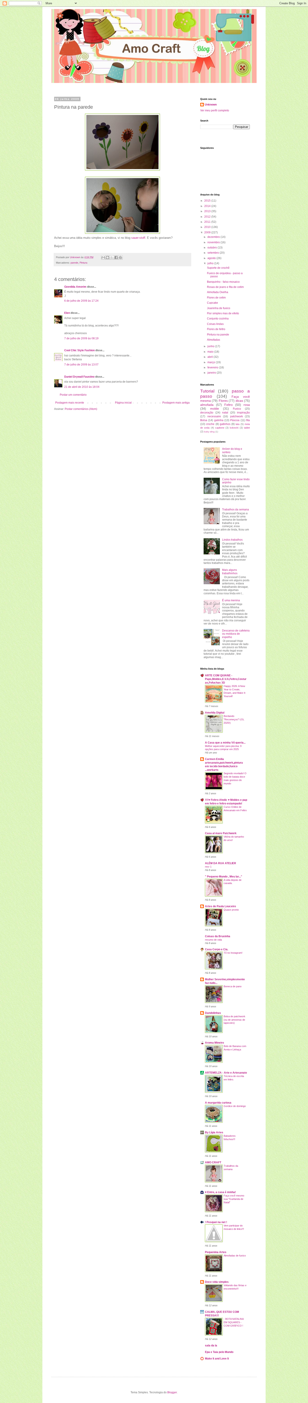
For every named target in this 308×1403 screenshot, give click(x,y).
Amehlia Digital (214, 712)
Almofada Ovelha (217, 292)
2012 (207, 216)
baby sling (209, 431)
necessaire (214, 416)
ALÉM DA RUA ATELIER (220, 863)
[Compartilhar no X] (112, 257)
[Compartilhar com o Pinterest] (120, 257)
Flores (223, 400)
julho (210, 263)
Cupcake (212, 302)
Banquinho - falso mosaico (223, 281)
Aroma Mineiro (214, 1042)
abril (210, 356)
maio (210, 351)
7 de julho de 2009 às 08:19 (81, 338)
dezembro (214, 237)
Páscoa (234, 420)
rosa (247, 404)
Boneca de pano (232, 986)
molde (214, 408)
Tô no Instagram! (233, 952)
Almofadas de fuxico (235, 1255)
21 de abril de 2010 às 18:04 (81, 386)
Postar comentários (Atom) (81, 409)
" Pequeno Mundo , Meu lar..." (223, 876)
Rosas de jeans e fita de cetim (225, 287)
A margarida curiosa (218, 1102)
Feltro (228, 404)
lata (237, 424)
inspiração (243, 412)
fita (248, 420)
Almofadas (213, 339)
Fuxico (237, 408)
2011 (207, 221)
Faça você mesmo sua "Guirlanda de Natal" (234, 1199)
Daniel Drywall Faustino (79, 376)
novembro (214, 242)
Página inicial (123, 402)
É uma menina (231, 600)
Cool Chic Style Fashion (79, 350)
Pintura (83, 262)
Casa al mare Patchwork (221, 833)
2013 (207, 211)
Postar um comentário (73, 394)
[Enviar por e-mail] (103, 257)
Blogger (172, 1392)
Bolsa (203, 420)
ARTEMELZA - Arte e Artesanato (226, 1072)
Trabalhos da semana (235, 509)
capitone (219, 427)
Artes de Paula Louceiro (220, 906)
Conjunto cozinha (218, 318)
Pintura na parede (218, 334)
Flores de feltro (216, 329)
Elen (67, 313)
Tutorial (207, 391)
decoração (206, 412)
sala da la (211, 1345)
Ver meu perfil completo (214, 110)
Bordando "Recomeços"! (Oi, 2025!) (234, 719)
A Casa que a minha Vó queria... (225, 742)
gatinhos (225, 424)
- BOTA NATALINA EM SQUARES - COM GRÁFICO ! (234, 1322)
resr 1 (208, 866)
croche (210, 424)
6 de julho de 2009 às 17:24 (81, 300)
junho (211, 346)
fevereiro (213, 367)
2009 (207, 232)
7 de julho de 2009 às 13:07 (81, 364)
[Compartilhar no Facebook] (116, 257)
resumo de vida (213, 939)
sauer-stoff (138, 237)
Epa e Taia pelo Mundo (219, 1352)
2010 (207, 227)
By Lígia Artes (214, 1132)
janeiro (212, 372)
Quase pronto (231, 909)
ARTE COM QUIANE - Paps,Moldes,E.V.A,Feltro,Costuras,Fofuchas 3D (225, 679)
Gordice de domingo (235, 1106)
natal (225, 412)
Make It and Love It (217, 1358)
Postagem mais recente (69, 402)
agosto (211, 258)
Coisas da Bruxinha (217, 936)
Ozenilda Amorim (75, 286)
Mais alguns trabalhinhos (229, 571)
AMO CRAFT (213, 1162)
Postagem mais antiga (176, 402)
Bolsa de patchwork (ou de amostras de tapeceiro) (234, 1019)
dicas (239, 400)
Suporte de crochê (218, 267)
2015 (207, 200)
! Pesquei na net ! (216, 1222)
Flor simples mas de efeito (223, 313)
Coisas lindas (215, 324)
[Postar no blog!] (107, 257)
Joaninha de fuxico (218, 308)
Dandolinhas (213, 1013)
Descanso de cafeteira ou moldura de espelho (236, 634)
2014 (207, 206)
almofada (207, 404)
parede (74, 262)
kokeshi (234, 427)
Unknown (211, 104)
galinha (218, 420)
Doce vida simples (217, 1282)
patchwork (236, 416)
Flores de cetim (216, 297)
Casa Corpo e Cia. (216, 949)
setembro (213, 252)
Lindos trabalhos (232, 539)
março (211, 362)
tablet (247, 427)
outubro (212, 247)
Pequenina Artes (215, 1252)
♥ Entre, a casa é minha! (220, 1192)
